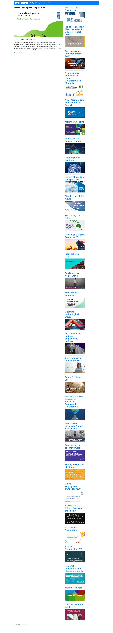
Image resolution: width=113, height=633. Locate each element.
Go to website (18, 53)
